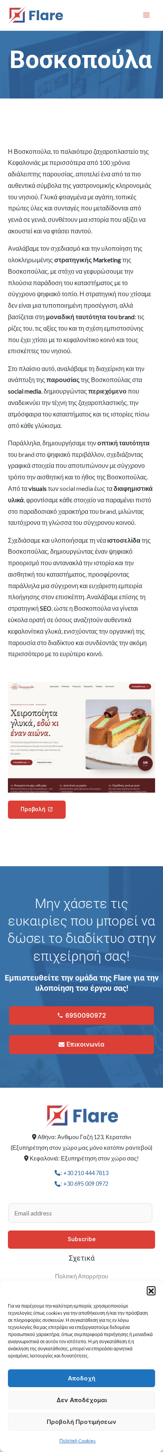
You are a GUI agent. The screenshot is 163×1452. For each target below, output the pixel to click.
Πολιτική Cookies (77, 1441)
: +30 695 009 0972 (84, 1183)
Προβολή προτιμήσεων (81, 1421)
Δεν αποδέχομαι (82, 1400)
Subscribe (82, 1239)
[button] (151, 1291)
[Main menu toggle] (146, 15)
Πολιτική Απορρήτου (81, 1276)
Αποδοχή (81, 1378)
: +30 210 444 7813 (84, 1173)
